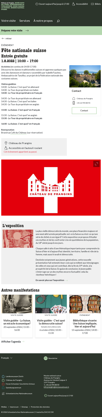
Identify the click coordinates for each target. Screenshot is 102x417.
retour (9, 38)
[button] (52, 4)
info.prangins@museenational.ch (56, 387)
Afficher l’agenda (11, 341)
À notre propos (43, 20)
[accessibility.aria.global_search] (58, 21)
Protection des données (40, 407)
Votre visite (8, 20)
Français (5, 358)
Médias (4, 407)
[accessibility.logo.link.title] (12, 5)
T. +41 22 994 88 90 (51, 385)
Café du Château (18, 132)
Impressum (14, 407)
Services (24, 20)
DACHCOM (48, 412)
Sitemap (25, 407)
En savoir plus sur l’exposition (50, 280)
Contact (84, 110)
